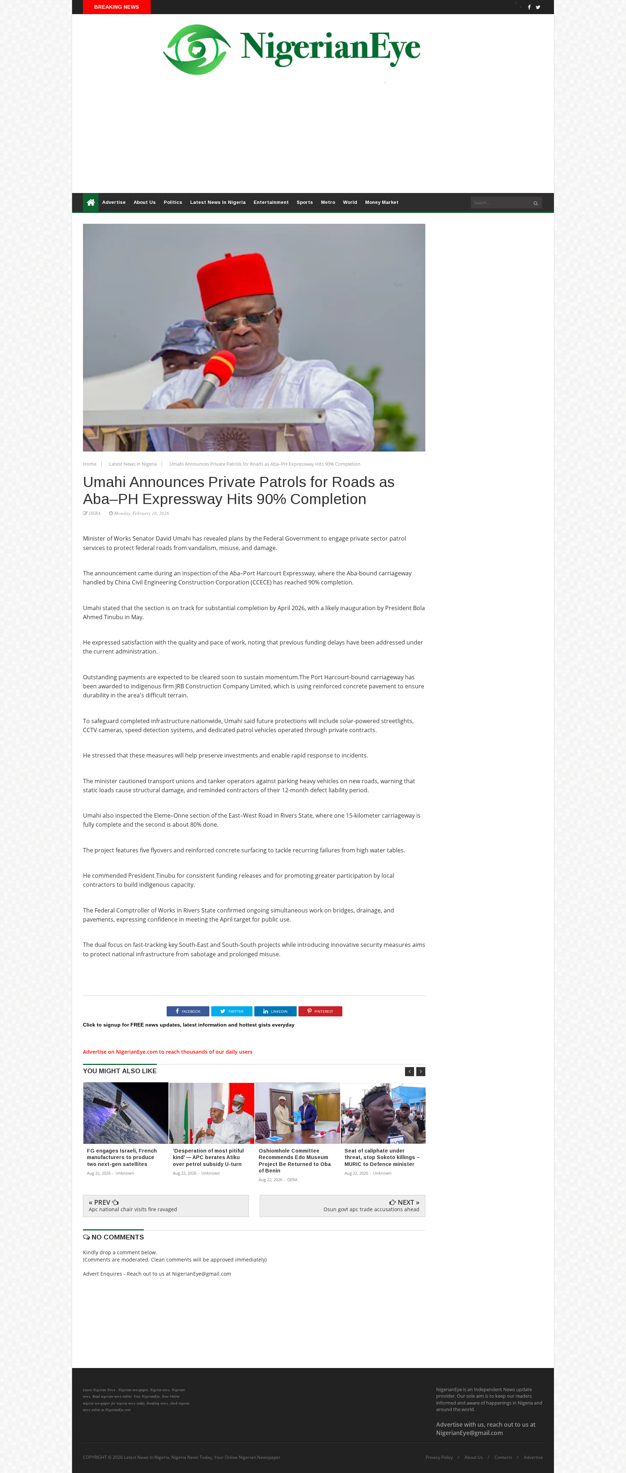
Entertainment (271, 202)
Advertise (114, 202)
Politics (173, 202)
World (350, 202)
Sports (305, 202)
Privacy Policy (439, 1457)
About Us (145, 202)
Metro (328, 202)
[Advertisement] (289, 142)
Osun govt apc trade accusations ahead (372, 1209)
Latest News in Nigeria (133, 464)
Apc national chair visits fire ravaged (133, 1209)
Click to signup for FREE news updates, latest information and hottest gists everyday (189, 1025)
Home (90, 464)
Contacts (503, 1457)
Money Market (381, 202)
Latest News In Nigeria (218, 202)
